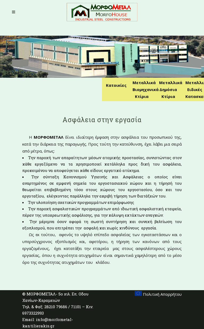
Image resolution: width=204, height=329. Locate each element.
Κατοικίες (116, 85)
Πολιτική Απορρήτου (162, 294)
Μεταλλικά (144, 82)
